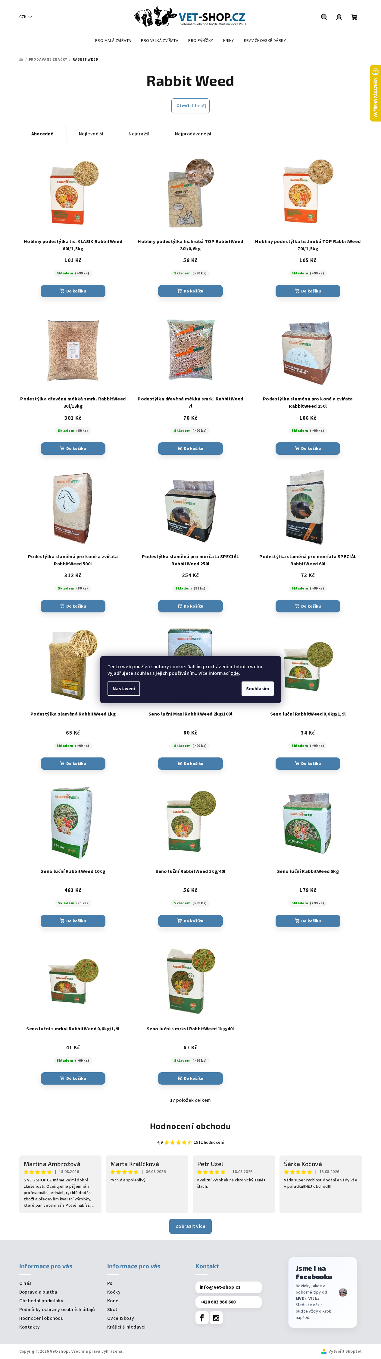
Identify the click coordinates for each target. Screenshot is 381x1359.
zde (235, 673)
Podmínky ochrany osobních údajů (57, 1309)
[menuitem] (113, 41)
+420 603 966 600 (218, 1302)
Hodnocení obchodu (190, 1125)
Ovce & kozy (120, 1318)
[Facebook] (202, 1317)
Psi (110, 1283)
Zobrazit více (190, 1226)
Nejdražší (139, 134)
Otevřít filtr (188, 106)
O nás (25, 1283)
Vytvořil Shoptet (345, 1351)
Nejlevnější (91, 134)
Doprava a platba (38, 1292)
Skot (112, 1309)
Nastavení (124, 688)
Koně (113, 1300)
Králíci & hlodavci (126, 1327)
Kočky (113, 1292)
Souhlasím (257, 688)
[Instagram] (216, 1317)
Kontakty (29, 1327)
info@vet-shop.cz (220, 1287)
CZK (23, 17)
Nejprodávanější (193, 134)
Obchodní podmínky (41, 1300)
